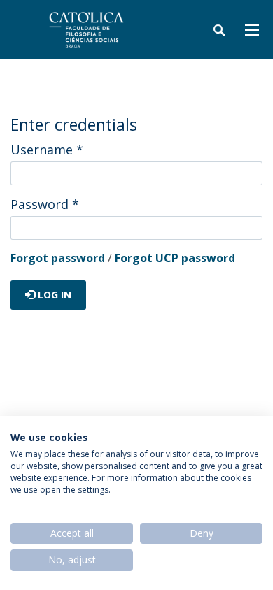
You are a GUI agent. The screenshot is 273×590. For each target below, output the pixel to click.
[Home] (98, 29)
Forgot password (57, 258)
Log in (53, 294)
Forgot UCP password (175, 258)
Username (46, 149)
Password (44, 204)
